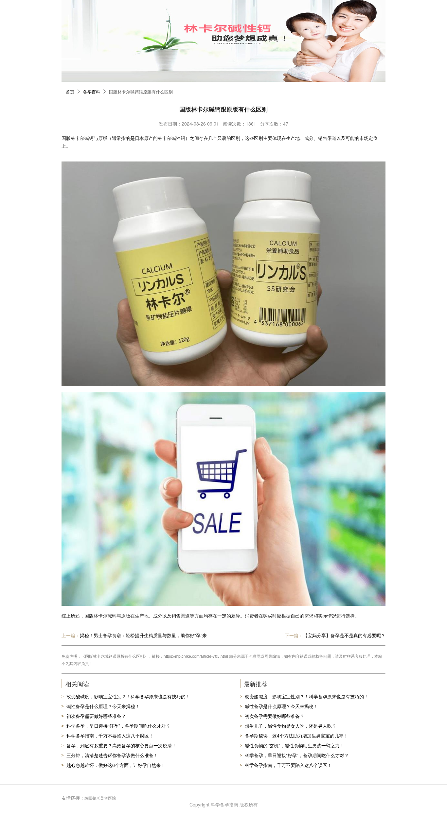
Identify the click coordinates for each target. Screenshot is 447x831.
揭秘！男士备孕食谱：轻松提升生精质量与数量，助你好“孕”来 (143, 635)
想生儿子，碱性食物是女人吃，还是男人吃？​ (290, 725)
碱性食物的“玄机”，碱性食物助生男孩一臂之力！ (294, 745)
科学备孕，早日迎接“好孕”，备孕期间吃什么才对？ (118, 725)
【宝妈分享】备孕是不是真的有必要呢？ (344, 635)
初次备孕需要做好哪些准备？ (96, 716)
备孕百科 (91, 92)
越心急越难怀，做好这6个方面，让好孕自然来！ (115, 765)
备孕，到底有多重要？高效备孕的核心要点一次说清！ (121, 745)
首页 (70, 92)
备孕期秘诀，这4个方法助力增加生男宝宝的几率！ (296, 735)
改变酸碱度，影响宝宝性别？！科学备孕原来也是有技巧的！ (128, 696)
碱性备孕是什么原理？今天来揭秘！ (103, 706)
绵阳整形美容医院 (100, 798)
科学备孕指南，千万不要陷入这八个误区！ (109, 735)
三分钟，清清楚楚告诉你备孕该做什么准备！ (112, 755)
